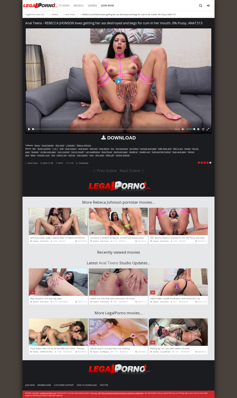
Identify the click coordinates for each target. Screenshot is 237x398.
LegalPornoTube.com (40, 5)
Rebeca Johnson (84, 145)
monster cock (43, 155)
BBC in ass (178, 148)
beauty (188, 148)
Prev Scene (106, 170)
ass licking (133, 148)
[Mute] (183, 129)
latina (33, 155)
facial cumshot (44, 148)
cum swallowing (93, 152)
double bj (133, 152)
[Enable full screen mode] (208, 129)
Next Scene (130, 170)
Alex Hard (60, 145)
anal (62, 148)
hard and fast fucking (161, 152)
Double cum (144, 152)
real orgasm (82, 155)
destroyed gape (121, 152)
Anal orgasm (71, 148)
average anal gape (148, 148)
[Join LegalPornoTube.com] (208, 5)
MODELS (79, 5)
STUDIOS (64, 5)
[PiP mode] (203, 129)
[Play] (29, 129)
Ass (112, 148)
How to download (87, 385)
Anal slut (93, 148)
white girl (110, 155)
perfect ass (62, 155)
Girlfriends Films (46, 352)
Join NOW (30, 385)
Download (83, 163)
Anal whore (104, 148)
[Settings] (198, 129)
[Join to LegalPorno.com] (118, 192)
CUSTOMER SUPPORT (64, 385)
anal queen (83, 148)
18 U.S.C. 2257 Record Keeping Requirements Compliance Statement (117, 393)
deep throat (106, 152)
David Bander (48, 145)
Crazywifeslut (165, 352)
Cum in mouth (77, 152)
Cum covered (63, 152)
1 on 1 (55, 148)
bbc (34, 148)
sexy (92, 155)
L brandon (70, 145)
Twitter (104, 385)
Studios (36, 241)
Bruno (37, 145)
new (53, 155)
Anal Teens (33, 163)
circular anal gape (48, 152)
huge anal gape (179, 152)
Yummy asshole (123, 155)
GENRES (92, 5)
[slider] (103, 129)
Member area (44, 385)
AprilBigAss (104, 352)
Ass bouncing (122, 148)
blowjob (35, 152)
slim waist (99, 155)
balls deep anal (164, 148)
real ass (71, 155)
